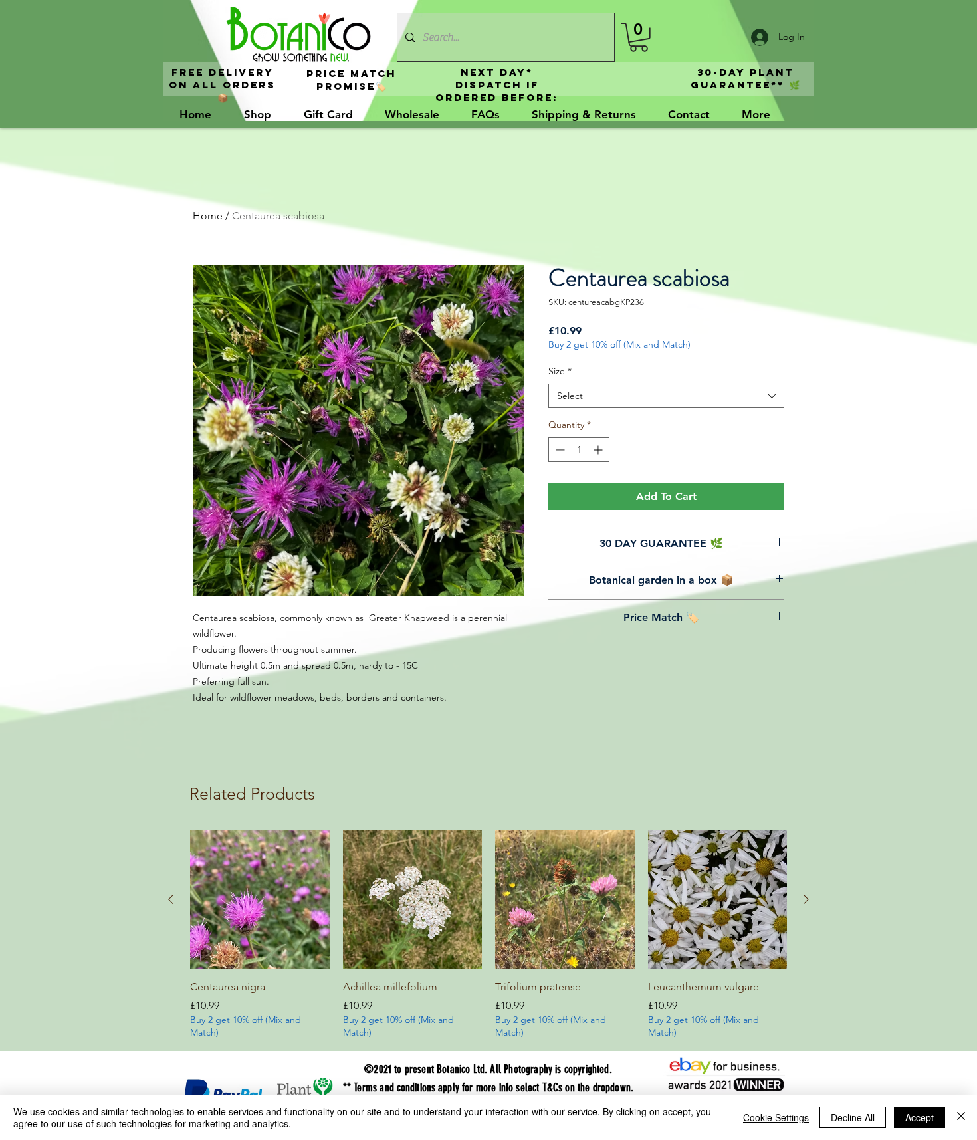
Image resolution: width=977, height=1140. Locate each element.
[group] (488, 935)
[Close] (961, 1117)
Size (560, 371)
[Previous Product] (171, 899)
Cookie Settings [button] (776, 1117)
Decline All (853, 1117)
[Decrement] (558, 449)
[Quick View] (260, 900)
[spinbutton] (579, 449)
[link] (638, 37)
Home (208, 215)
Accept (919, 1117)
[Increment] (599, 449)
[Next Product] (806, 899)
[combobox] (666, 396)
